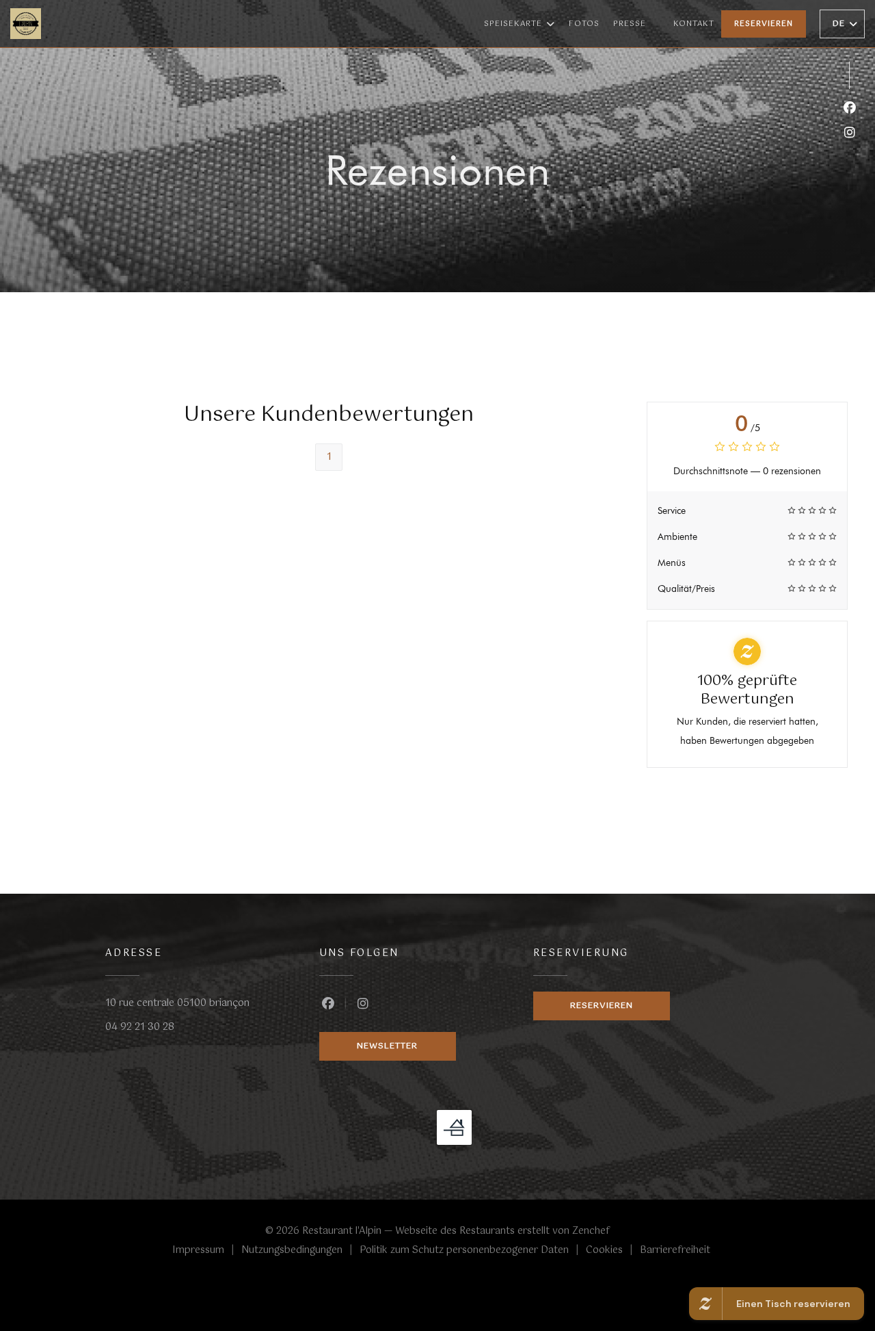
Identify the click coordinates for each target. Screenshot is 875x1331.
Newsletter (387, 1046)
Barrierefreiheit (675, 1251)
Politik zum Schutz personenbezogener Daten (473, 1251)
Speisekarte (513, 24)
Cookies (613, 1251)
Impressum (206, 1251)
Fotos (584, 24)
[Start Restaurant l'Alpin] (25, 23)
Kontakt (693, 24)
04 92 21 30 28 (139, 1027)
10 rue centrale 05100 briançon (177, 1003)
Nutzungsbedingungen (300, 1251)
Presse (629, 24)
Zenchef (591, 1231)
